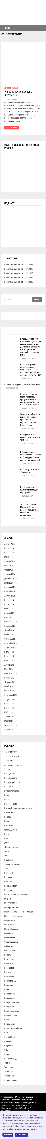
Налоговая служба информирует (18, 912)
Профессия (9, 1006)
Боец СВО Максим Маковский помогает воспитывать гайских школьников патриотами (29, 509)
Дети (6, 851)
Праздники (9, 968)
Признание (9, 976)
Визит (7, 799)
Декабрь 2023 (10, 682)
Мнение (7, 899)
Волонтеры (9, 812)
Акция (7, 769)
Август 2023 (9, 699)
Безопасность (10, 778)
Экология (8, 1071)
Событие (8, 1041)
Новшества (9, 933)
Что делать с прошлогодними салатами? (22, 384)
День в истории (11, 847)
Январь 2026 (9, 574)
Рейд (6, 1019)
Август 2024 (9, 647)
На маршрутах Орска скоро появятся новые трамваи (30, 437)
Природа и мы (10, 981)
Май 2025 (8, 608)
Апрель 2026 (9, 561)
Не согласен (21, 1135)
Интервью (8, 873)
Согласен (8, 1135)
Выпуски (12, 258)
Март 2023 (8, 721)
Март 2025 (8, 617)
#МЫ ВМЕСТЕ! (10, 752)
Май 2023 (8, 712)
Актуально (8, 760)
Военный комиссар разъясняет (18, 808)
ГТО (6, 838)
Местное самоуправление (15, 894)
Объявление (9, 950)
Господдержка (10, 830)
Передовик (9, 959)
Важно (7, 795)
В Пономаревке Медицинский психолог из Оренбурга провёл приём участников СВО (30, 456)
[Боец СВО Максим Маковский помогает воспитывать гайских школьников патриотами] (11, 505)
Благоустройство (12, 782)
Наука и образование (13, 916)
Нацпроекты (9, 920)
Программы (9, 985)
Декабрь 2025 (10, 578)
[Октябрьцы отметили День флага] (11, 470)
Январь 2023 (9, 729)
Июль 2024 (9, 652)
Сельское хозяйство (13, 1028)
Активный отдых (11, 88)
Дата (6, 842)
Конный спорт (10, 886)
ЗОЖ (6, 868)
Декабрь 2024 (10, 630)
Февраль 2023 (10, 725)
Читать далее (11, 127)
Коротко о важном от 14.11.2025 (18, 277)
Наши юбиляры (11, 929)
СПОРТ (7, 1050)
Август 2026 (9, 544)
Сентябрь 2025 (10, 591)
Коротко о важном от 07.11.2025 (18, 282)
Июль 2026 (9, 548)
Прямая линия (10, 1015)
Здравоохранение (12, 864)
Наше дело (9, 924)
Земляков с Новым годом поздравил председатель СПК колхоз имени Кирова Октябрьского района (29, 399)
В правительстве (11, 791)
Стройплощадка (11, 1058)
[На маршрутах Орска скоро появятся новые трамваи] (11, 435)
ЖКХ (6, 855)
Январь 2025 (9, 626)
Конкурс (8, 881)
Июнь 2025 (9, 604)
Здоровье (8, 860)
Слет (6, 1032)
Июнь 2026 (9, 552)
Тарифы (7, 1063)
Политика (8, 963)
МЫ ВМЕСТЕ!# (10, 903)
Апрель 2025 (9, 613)
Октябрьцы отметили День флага (29, 470)
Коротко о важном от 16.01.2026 (18, 264)
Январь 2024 (9, 678)
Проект (7, 989)
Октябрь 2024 (10, 639)
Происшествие (11, 993)
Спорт (7, 1054)
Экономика (9, 1075)
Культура (8, 890)
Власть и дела (10, 804)
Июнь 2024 (9, 656)
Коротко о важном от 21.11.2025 (18, 269)
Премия (7, 972)
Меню (7, 28)
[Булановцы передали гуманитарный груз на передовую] (11, 487)
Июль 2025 (9, 600)
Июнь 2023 (9, 708)
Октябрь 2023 (10, 690)
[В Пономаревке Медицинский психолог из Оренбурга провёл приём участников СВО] (11, 452)
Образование (10, 937)
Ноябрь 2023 (10, 686)
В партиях (8, 786)
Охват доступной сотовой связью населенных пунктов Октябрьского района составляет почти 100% (30, 369)
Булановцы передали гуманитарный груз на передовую (29, 490)
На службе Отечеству (13, 907)
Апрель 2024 (9, 665)
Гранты (7, 834)
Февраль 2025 (10, 621)
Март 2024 (8, 669)
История (8, 877)
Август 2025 (9, 596)
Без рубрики (9, 773)
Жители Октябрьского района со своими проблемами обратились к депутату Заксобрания (30, 419)
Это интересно (10, 1080)
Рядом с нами (10, 1024)
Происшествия (11, 998)
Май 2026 (8, 557)
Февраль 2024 (10, 673)
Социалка (8, 1045)
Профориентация (11, 1011)
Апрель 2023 (9, 716)
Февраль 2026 (10, 570)
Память (7, 955)
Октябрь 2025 (10, 587)
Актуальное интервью (13, 765)
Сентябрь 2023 (10, 695)
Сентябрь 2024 (10, 643)
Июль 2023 (9, 703)
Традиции (8, 1067)
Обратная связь (11, 942)
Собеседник (9, 1037)
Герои (6, 821)
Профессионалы (11, 1002)
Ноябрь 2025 (10, 583)
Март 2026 (8, 565)
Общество (8, 946)
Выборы (8, 817)
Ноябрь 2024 (10, 634)
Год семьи (8, 825)
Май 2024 (8, 660)
